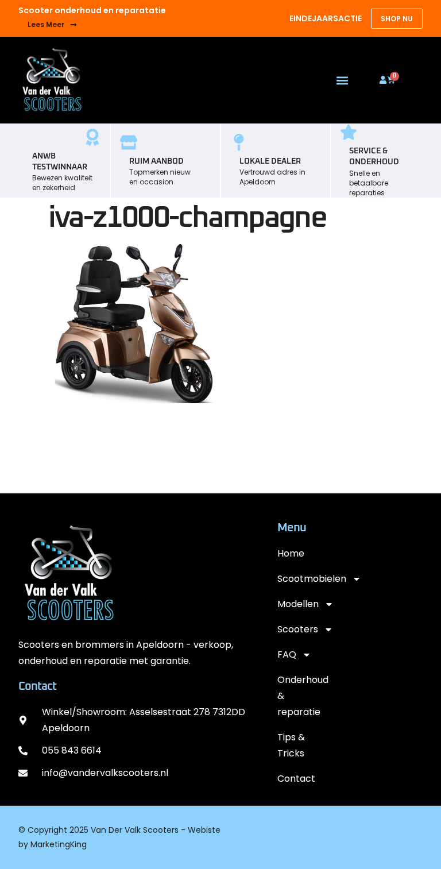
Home (290, 553)
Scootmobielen (301, 578)
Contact (296, 778)
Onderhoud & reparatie (301, 696)
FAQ (286, 654)
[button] (342, 80)
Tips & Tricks (291, 745)
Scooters (297, 629)
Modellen (298, 604)
